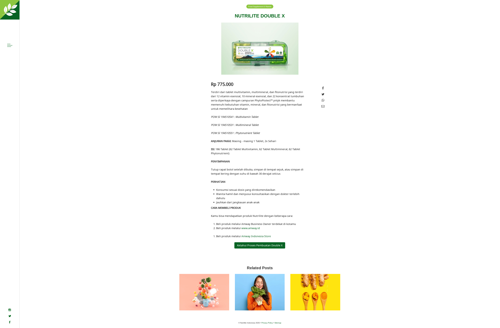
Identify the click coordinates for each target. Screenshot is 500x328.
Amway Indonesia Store (256, 236)
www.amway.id (250, 228)
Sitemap (277, 323)
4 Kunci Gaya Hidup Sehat (258, 300)
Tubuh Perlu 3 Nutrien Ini (201, 300)
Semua (186, 305)
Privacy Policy (267, 323)
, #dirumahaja (306, 305)
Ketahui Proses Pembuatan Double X (260, 245)
